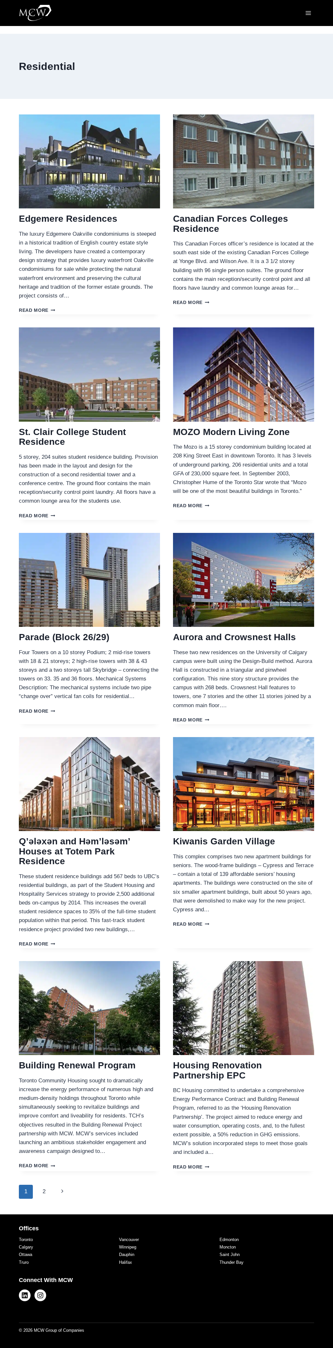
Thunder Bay (232, 1262)
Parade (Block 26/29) (64, 637)
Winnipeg (127, 1247)
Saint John (230, 1254)
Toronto (26, 1239)
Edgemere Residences (68, 219)
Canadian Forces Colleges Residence (230, 223)
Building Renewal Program (77, 1065)
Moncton (228, 1247)
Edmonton (229, 1239)
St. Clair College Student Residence (72, 437)
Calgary (26, 1247)
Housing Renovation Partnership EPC (217, 1070)
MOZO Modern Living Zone (231, 432)
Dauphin (126, 1254)
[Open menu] (308, 13)
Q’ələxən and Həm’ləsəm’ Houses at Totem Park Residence (74, 851)
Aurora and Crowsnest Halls (234, 637)
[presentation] (89, 161)
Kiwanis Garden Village (224, 841)
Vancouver (129, 1239)
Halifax (125, 1262)
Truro (24, 1262)
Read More (37, 310)
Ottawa (25, 1254)
